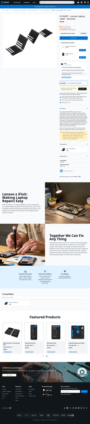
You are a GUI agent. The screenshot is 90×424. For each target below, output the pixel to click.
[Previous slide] (43, 356)
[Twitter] (70, 408)
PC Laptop (15, 10)
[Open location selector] (81, 2)
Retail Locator (18, 393)
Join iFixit (82, 89)
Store (3, 10)
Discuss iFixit (5, 393)
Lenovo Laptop (22, 10)
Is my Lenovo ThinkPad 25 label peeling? (71, 67)
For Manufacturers (19, 396)
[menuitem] (17, 2)
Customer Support (6, 391)
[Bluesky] (81, 408)
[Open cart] (85, 2)
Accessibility (31, 389)
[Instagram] (73, 408)
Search (84, 33)
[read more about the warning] (80, 177)
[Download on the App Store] (47, 390)
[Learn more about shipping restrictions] (70, 28)
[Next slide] (46, 356)
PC (10, 10)
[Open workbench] (78, 2)
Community (18, 389)
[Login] (88, 2)
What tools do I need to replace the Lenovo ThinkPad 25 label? (72, 73)
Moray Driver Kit (69, 53)
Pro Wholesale (18, 391)
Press (16, 398)
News (16, 400)
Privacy (30, 391)
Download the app (47, 386)
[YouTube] (76, 408)
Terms (30, 393)
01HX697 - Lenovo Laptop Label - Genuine (61, 10)
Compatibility (63, 144)
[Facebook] (67, 408)
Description (63, 108)
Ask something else (66, 77)
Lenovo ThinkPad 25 (45, 10)
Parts (7, 10)
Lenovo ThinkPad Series (33, 10)
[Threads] (84, 408)
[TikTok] (64, 408)
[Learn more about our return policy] (70, 102)
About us (4, 389)
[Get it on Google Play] (47, 394)
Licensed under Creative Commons (48, 420)
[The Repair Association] (87, 408)
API (3, 398)
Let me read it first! (66, 394)
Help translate (5, 408)
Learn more (9, 375)
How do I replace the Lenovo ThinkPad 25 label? (73, 70)
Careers (4, 396)
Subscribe (84, 391)
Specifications (63, 156)
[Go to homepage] (5, 2)
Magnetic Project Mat (71, 46)
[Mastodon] (79, 408)
